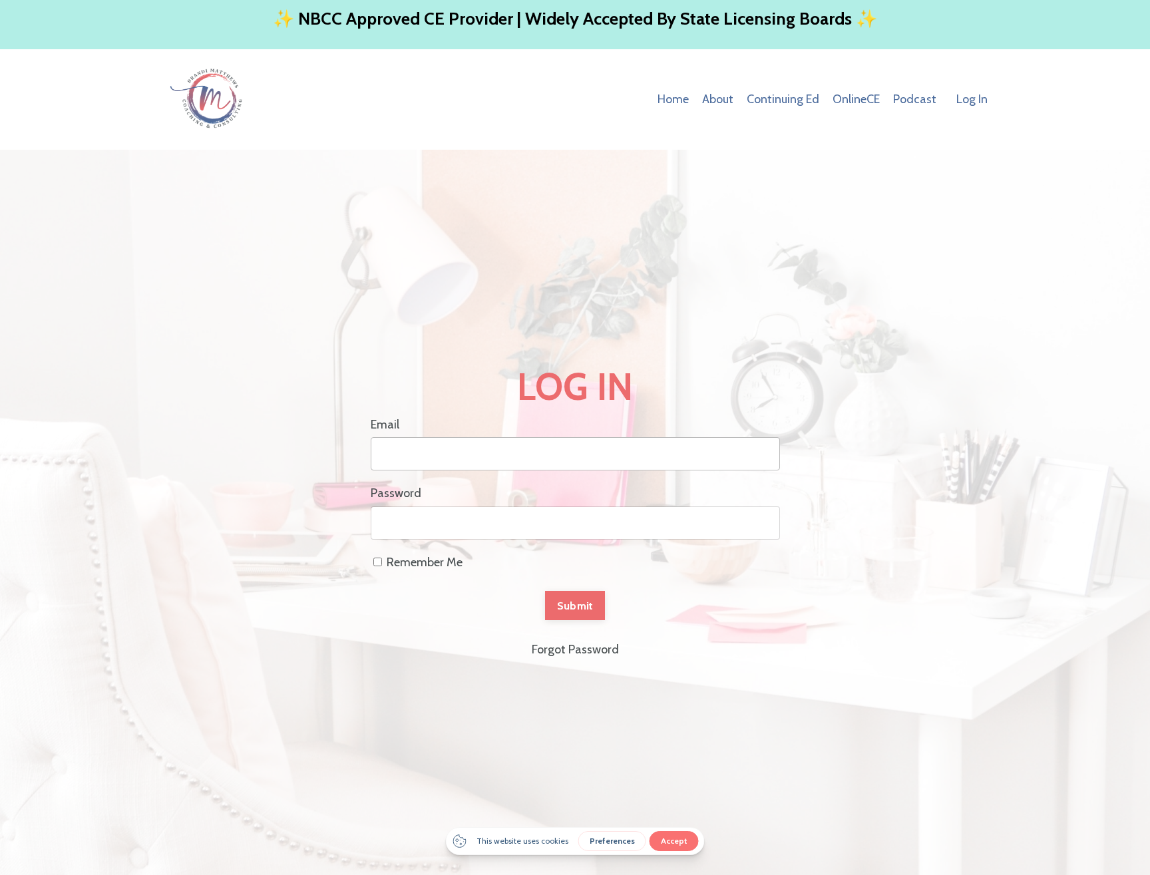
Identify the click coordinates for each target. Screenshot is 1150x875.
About (717, 99)
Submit (575, 605)
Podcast (914, 99)
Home (673, 99)
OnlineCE (856, 99)
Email (385, 424)
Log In (972, 99)
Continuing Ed (783, 99)
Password (396, 493)
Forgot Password (575, 649)
